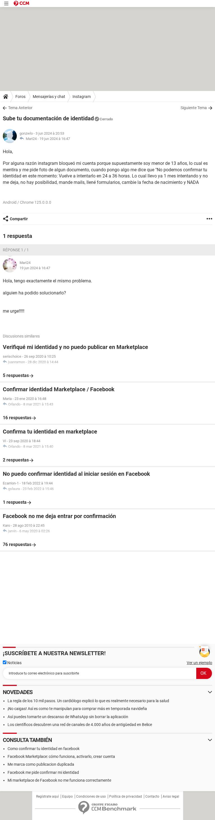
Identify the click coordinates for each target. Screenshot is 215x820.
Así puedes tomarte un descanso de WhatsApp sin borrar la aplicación (68, 716)
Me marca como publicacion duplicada (41, 764)
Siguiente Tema (194, 108)
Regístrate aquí (47, 796)
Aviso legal (171, 796)
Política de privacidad (125, 796)
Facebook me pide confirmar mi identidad (43, 772)
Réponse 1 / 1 (16, 250)
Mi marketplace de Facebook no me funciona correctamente (59, 780)
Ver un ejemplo (199, 662)
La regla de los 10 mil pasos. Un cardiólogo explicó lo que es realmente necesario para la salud (88, 701)
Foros (20, 96)
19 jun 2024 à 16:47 (54, 139)
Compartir (19, 219)
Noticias (14, 662)
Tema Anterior (20, 108)
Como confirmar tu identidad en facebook (44, 748)
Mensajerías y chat (49, 96)
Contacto (152, 796)
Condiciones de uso (91, 796)
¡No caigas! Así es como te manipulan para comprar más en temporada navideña (77, 708)
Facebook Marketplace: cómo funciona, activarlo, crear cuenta (61, 756)
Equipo (67, 796)
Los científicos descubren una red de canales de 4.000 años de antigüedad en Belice (80, 724)
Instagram (82, 96)
